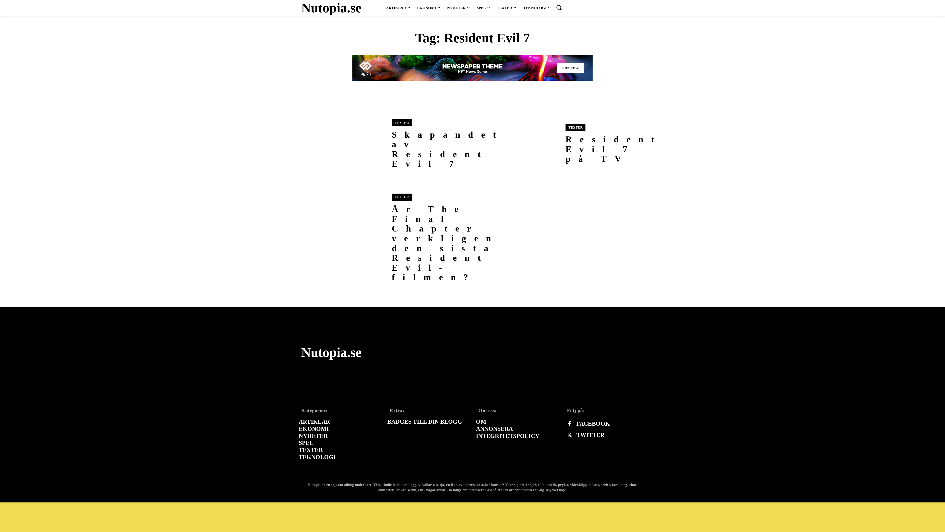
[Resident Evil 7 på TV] (517, 144)
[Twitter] (569, 435)
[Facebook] (569, 423)
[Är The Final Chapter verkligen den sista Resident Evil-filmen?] (343, 236)
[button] (559, 7)
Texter (402, 123)
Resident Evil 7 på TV (614, 149)
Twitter (590, 435)
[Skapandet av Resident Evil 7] (343, 144)
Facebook (593, 423)
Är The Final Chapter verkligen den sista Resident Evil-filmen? (445, 243)
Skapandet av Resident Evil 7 (448, 149)
